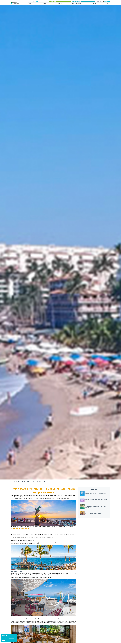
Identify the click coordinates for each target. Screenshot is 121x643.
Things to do (30, 3)
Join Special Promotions (77, 1)
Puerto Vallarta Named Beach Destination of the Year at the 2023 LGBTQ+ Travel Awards (32, 481)
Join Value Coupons (53, 1)
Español (97, 1)
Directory (94, 3)
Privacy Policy (11, 638)
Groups (108, 3)
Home (13, 481)
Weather (34, 1)
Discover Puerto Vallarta (77, 3)
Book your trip (107, 1)
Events (44, 3)
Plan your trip (59, 3)
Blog (37, 1)
